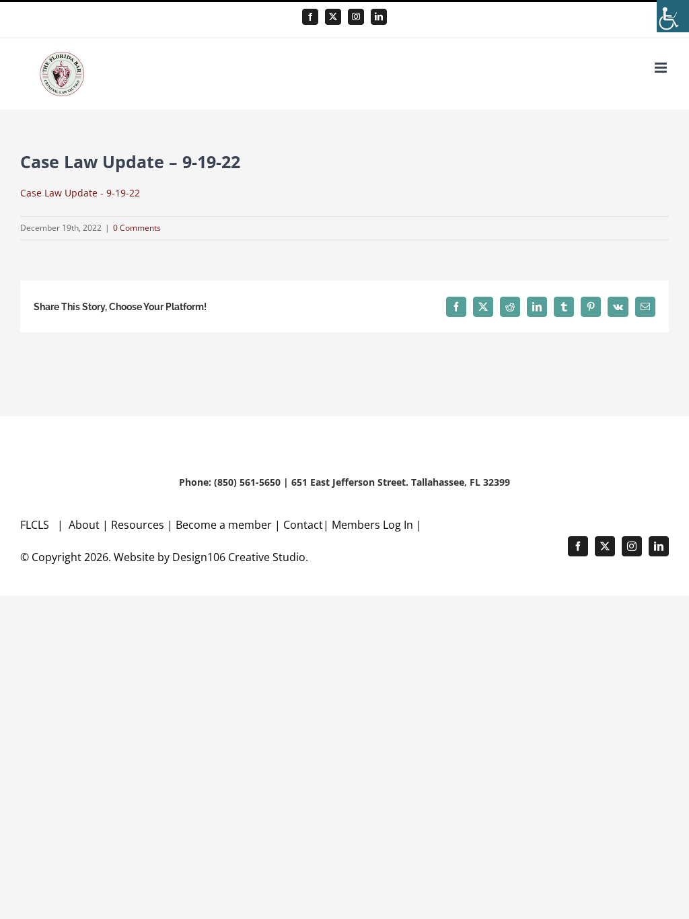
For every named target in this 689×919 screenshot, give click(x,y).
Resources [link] (137, 524)
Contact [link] (303, 524)
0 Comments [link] (137, 227)
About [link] (85, 524)
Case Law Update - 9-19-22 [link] (80, 192)
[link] (673, 16)
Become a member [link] (225, 524)
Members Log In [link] (372, 524)
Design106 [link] (198, 557)
